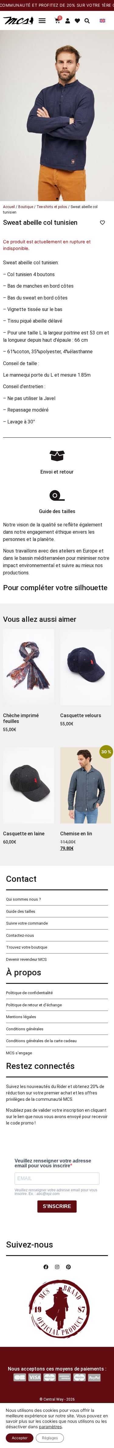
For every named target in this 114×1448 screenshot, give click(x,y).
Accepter (19, 1438)
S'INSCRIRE (57, 1206)
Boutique (25, 207)
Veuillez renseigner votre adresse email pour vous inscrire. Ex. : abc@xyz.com (56, 1192)
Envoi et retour (57, 472)
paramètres (50, 1426)
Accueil (9, 207)
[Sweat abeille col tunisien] (57, 115)
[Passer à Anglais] (102, 20)
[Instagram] (57, 1267)
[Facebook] (46, 1267)
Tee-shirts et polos (51, 207)
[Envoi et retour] (57, 456)
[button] (57, 199)
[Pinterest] (68, 1267)
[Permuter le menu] (42, 20)
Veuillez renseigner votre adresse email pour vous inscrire (53, 1163)
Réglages (50, 1438)
